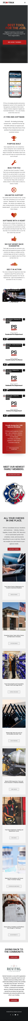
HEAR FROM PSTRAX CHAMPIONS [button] (14, 448)
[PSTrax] (8, 2)
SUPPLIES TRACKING (14, 691)
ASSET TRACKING (14, 740)
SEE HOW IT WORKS (14, 42)
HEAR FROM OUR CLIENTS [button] (14, 474)
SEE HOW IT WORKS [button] (14, 549)
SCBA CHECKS (14, 789)
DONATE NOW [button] (14, 957)
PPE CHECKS (14, 837)
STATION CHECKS (14, 643)
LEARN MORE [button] (14, 1000)
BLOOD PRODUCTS (14, 934)
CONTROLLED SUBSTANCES (14, 886)
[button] (25, 2)
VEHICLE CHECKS (14, 594)
